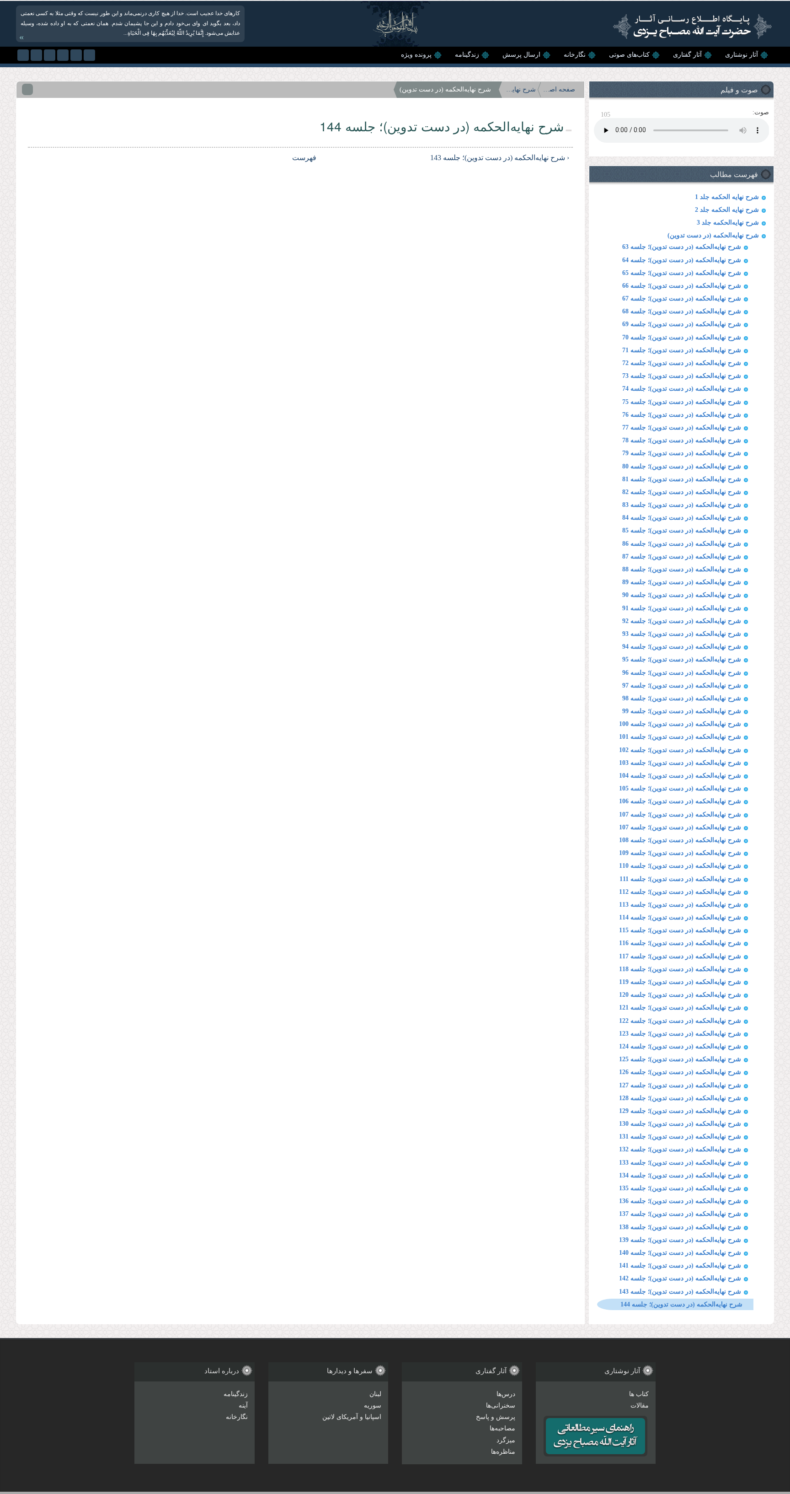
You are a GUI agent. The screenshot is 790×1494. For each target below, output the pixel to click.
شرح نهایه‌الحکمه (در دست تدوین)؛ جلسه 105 (680, 788)
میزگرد (505, 1440)
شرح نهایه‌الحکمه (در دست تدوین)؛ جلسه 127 (680, 1085)
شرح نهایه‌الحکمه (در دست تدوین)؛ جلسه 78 (681, 440)
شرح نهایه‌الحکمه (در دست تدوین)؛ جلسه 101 (680, 736)
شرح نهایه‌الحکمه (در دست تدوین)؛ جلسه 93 (681, 633)
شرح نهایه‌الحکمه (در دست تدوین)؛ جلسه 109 (680, 852)
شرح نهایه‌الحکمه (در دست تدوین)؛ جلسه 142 (680, 1278)
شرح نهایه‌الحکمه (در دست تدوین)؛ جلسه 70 (681, 337)
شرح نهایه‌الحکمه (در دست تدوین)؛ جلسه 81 (681, 479)
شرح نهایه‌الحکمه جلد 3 (728, 222)
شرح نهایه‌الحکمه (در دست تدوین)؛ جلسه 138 (680, 1227)
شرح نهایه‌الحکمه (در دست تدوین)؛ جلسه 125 (680, 1059)
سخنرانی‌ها (500, 1405)
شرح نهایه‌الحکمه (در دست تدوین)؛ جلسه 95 (681, 659)
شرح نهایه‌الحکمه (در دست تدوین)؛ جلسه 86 (681, 543)
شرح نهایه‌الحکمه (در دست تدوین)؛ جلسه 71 (681, 350)
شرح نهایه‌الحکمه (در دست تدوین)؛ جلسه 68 (681, 311)
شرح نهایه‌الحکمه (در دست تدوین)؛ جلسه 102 (680, 750)
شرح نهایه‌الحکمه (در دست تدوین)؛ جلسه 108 (680, 840)
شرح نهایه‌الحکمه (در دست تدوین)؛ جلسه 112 (680, 891)
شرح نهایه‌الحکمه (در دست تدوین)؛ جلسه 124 (680, 1046)
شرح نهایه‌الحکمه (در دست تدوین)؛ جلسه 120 (680, 994)
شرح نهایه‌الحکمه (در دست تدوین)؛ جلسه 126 (680, 1072)
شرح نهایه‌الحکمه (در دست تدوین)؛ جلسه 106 (680, 801)
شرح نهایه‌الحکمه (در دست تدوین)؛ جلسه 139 (680, 1239)
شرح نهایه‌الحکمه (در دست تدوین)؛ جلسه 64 (681, 260)
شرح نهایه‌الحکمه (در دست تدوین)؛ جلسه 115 (680, 930)
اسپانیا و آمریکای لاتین (351, 1416)
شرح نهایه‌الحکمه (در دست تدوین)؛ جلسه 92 (681, 621)
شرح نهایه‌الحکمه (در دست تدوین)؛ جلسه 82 (681, 492)
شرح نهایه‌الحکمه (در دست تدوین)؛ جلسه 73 (681, 375)
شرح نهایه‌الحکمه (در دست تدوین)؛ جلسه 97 (681, 685)
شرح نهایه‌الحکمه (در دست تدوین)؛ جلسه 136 (680, 1201)
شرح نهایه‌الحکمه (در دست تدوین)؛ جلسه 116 (680, 943)
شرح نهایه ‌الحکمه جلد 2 (727, 209)
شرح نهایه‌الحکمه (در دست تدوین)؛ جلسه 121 (680, 1007)
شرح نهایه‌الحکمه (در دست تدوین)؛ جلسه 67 (681, 298)
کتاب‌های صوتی (629, 54)
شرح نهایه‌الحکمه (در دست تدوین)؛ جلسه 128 (680, 1098)
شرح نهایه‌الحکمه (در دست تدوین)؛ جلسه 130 (680, 1123)
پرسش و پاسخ (495, 1416)
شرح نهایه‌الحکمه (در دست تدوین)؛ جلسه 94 (681, 646)
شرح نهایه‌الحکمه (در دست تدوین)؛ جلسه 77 (681, 427)
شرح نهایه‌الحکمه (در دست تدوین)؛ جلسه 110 (680, 865)
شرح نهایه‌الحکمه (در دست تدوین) (713, 235)
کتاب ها (639, 1394)
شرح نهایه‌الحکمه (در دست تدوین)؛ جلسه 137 (680, 1213)
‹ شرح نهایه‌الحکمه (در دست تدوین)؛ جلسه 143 (499, 157)
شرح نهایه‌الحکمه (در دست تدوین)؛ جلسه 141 (680, 1265)
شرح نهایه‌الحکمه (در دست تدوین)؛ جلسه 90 (681, 594)
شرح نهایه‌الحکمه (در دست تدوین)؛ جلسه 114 (680, 917)
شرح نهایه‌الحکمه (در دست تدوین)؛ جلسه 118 (680, 969)
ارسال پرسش (521, 54)
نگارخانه (575, 54)
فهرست (305, 157)
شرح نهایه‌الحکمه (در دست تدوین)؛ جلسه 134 (680, 1175)
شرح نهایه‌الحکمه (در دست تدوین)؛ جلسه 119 (680, 981)
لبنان (375, 1394)
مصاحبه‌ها (502, 1428)
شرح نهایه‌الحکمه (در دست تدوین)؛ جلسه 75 (681, 401)
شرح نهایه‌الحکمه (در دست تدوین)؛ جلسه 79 (681, 453)
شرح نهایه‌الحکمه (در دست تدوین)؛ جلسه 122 (680, 1020)
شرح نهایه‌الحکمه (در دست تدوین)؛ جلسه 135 (680, 1188)
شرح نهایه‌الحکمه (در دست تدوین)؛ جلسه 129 (680, 1110)
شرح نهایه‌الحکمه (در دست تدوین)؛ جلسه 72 (681, 363)
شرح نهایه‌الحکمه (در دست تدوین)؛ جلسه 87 (681, 556)
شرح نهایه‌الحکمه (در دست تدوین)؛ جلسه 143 (680, 1291)
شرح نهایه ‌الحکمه (520, 89)
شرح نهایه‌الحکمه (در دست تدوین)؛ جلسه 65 (681, 272)
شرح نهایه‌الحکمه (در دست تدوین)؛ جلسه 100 (680, 723)
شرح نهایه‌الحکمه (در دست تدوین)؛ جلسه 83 (681, 504)
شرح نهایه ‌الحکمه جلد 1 (727, 196)
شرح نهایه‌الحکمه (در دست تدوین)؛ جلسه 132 (680, 1149)
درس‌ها (505, 1394)
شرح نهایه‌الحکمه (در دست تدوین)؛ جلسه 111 (680, 879)
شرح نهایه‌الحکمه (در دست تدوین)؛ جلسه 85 (681, 530)
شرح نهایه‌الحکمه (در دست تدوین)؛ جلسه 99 (681, 711)
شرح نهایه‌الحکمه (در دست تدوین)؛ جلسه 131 (680, 1136)
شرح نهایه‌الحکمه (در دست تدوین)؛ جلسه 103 (680, 762)
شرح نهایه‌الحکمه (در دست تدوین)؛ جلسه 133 (680, 1162)
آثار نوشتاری (741, 54)
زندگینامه (467, 54)
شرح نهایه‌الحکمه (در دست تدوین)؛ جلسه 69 (681, 324)
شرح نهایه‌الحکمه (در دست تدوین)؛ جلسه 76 (681, 414)
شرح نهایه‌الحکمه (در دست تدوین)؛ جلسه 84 (681, 517)
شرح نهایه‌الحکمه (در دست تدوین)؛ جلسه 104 (680, 775)
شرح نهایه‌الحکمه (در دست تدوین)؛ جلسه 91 (681, 608)
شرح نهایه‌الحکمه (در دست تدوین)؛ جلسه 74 (681, 388)
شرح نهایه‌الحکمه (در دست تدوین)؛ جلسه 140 (680, 1252)
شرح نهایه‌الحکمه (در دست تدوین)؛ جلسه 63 (681, 246)
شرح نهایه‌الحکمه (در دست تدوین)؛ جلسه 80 (681, 466)
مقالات (639, 1405)
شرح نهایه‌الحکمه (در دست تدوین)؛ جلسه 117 (680, 956)
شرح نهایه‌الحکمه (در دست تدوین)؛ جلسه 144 (681, 1304)
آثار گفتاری (687, 54)
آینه (243, 1405)
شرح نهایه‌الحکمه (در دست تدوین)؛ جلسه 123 (680, 1033)
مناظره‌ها (503, 1451)
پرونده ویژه (416, 54)
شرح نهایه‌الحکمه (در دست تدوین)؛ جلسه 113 (680, 904)
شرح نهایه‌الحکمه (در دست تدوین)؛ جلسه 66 (681, 285)
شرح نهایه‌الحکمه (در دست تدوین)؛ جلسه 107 (680, 814)
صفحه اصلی (559, 89)
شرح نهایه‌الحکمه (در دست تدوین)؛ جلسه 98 (681, 698)
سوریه (372, 1405)
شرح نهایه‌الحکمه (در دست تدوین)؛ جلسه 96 (681, 672)
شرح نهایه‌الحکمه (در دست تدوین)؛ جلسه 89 (681, 582)
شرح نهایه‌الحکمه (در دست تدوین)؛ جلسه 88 (681, 569)
